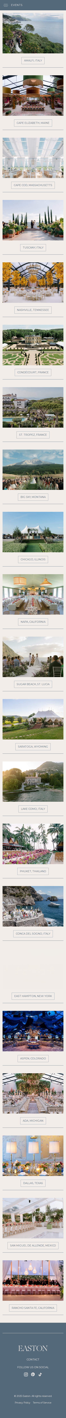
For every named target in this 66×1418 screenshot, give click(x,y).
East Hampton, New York (33, 996)
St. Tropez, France (33, 434)
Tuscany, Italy (33, 247)
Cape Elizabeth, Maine (33, 122)
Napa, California (33, 621)
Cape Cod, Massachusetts (33, 185)
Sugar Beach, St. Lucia (33, 684)
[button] (5, 5)
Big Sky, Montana (33, 497)
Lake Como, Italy (33, 808)
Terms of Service (42, 1402)
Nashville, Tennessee (33, 310)
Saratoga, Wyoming (33, 746)
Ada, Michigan (33, 1120)
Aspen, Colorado (33, 1058)
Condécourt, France (33, 372)
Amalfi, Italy (33, 60)
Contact (33, 1359)
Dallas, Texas (33, 1183)
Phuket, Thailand (33, 871)
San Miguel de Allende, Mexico (33, 1245)
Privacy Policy (22, 1402)
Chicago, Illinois (33, 559)
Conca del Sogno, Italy (33, 933)
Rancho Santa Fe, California (33, 1307)
